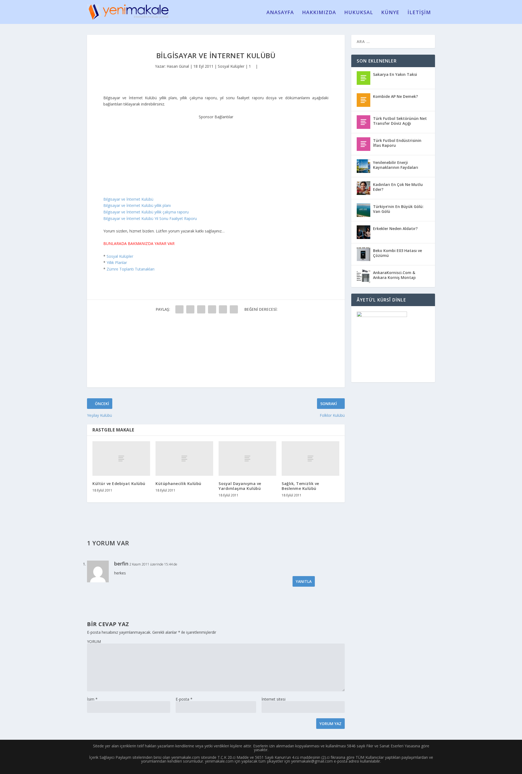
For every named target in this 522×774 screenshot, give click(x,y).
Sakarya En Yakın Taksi (395, 74)
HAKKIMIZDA (319, 12)
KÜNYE (390, 12)
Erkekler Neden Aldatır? (395, 228)
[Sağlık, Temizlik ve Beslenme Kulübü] (310, 458)
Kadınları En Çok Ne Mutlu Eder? (398, 187)
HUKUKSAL (358, 12)
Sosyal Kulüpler (231, 66)
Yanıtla (304, 581)
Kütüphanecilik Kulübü (178, 483)
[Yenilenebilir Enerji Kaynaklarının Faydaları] (363, 166)
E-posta (184, 699)
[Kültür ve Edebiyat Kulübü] (121, 458)
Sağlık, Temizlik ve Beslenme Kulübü (300, 486)
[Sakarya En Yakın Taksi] (363, 78)
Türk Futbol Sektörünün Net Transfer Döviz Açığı (400, 121)
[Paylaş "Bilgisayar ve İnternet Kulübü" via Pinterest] (222, 309)
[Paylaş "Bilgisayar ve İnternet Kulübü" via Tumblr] (212, 309)
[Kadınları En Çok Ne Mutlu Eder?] (363, 188)
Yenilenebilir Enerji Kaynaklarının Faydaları (395, 165)
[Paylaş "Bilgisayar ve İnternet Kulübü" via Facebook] (179, 309)
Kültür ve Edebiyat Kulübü (118, 483)
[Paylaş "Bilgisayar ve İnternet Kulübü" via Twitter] (190, 309)
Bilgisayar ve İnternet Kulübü (128, 199)
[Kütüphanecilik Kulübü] (184, 458)
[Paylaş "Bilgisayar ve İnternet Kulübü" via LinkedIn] (233, 309)
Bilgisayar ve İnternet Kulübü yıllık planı (137, 205)
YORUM (94, 641)
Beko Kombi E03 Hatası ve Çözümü (397, 253)
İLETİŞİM (419, 12)
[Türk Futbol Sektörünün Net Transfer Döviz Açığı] (363, 122)
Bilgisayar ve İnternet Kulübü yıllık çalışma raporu (146, 212)
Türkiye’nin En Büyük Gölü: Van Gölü (398, 209)
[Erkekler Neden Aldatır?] (363, 232)
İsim (92, 699)
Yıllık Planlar (117, 262)
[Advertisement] (216, 154)
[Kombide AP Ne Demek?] (363, 100)
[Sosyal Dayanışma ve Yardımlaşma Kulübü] (247, 458)
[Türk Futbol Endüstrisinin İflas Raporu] (363, 144)
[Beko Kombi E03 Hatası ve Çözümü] (363, 254)
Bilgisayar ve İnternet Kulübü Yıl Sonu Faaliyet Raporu (150, 218)
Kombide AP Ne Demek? (395, 96)
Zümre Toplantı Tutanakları (130, 269)
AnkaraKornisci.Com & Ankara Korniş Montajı (394, 275)
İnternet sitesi (273, 699)
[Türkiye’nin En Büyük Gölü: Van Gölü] (363, 210)
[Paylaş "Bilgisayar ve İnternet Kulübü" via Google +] (201, 309)
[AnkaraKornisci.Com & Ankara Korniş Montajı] (363, 276)
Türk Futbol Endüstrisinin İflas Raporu (397, 143)
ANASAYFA (280, 12)
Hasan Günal (178, 66)
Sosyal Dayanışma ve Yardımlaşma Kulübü (240, 486)
